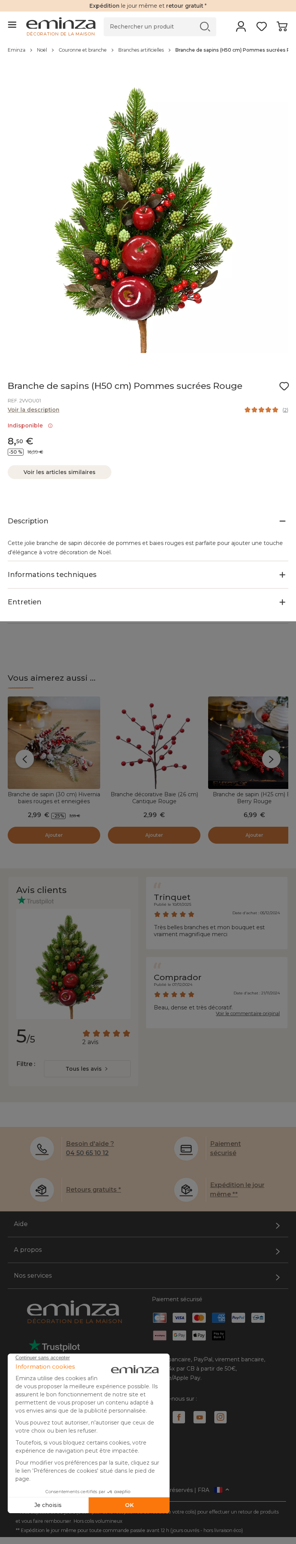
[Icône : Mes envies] (284, 386)
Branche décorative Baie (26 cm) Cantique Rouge (154, 798)
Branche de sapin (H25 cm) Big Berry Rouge (254, 798)
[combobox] (87, 1069)
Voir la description (33, 409)
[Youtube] (199, 1417)
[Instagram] (220, 1417)
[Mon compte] (241, 28)
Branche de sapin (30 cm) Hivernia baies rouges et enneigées (54, 798)
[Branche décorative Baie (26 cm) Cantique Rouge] (154, 742)
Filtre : (25, 1064)
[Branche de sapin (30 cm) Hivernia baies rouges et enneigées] (54, 742)
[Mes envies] (261, 28)
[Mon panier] (282, 28)
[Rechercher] (205, 26)
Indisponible (27, 425)
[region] (148, 54)
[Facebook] (179, 1417)
